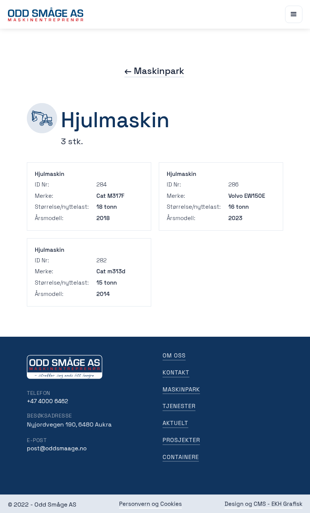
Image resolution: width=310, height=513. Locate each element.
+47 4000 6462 (47, 401)
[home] (46, 14)
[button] (293, 14)
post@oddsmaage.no (57, 448)
